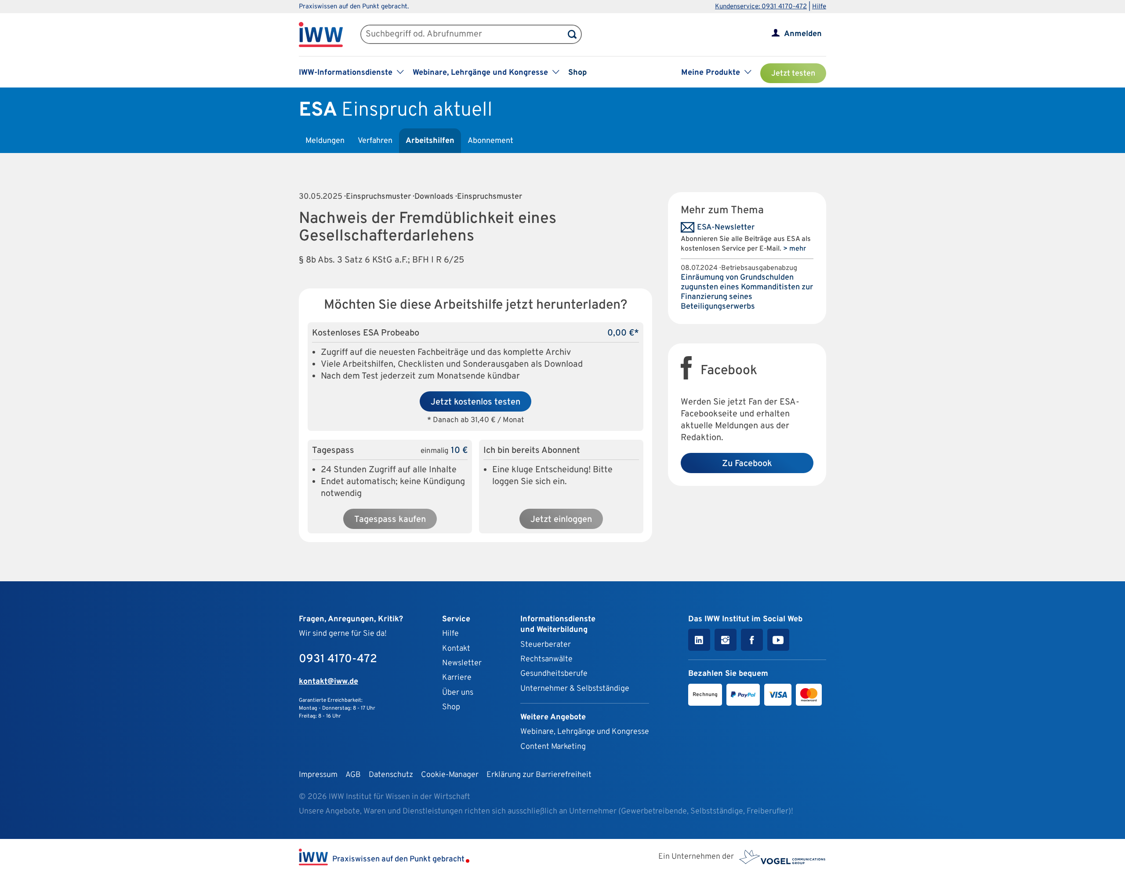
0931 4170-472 (338, 659)
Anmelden (803, 34)
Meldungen (325, 141)
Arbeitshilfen (430, 141)
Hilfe (819, 7)
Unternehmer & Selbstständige (574, 689)
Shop (577, 73)
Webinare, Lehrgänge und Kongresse (584, 732)
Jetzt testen (793, 74)
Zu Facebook (747, 464)
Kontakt (456, 649)
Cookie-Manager (450, 775)
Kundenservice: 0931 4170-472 (761, 7)
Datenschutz (391, 775)
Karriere (457, 678)
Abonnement (490, 141)
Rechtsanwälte (546, 659)
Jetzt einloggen (561, 519)
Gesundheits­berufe (554, 674)
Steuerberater (545, 645)
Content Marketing (553, 747)
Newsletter (462, 663)
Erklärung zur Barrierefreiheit (539, 775)
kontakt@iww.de (328, 682)
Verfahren (375, 141)
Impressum (318, 775)
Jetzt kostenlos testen (475, 402)
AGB (353, 775)
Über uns (457, 693)
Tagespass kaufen (390, 519)
